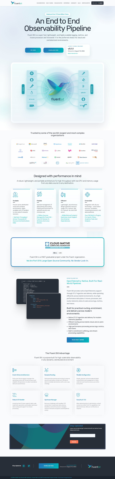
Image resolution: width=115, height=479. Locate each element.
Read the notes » (73, 53)
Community (74, 3)
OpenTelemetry (86, 3)
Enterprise (67, 3)
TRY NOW (33, 50)
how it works (49, 3)
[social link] (24, 466)
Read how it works (78, 340)
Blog (79, 3)
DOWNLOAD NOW (53, 50)
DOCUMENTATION (41, 3)
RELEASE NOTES (58, 3)
